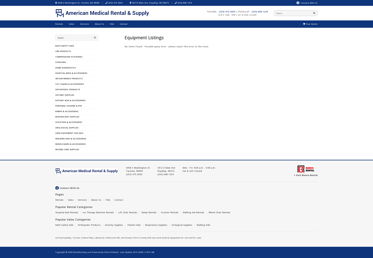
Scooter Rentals (169, 212)
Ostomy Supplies (114, 225)
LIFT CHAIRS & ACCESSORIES (69, 84)
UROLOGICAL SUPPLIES (67, 128)
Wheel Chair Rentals (219, 212)
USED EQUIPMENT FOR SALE (69, 133)
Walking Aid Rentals (193, 212)
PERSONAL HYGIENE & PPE (68, 106)
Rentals (59, 24)
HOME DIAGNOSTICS (65, 68)
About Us (99, 24)
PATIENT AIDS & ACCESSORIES (70, 100)
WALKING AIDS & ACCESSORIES (70, 138)
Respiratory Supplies (156, 225)
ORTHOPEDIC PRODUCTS (67, 89)
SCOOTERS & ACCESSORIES (68, 122)
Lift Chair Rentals (127, 212)
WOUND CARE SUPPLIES (67, 149)
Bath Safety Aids (64, 225)
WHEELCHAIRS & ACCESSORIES (70, 144)
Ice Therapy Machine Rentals (98, 212)
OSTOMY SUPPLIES (64, 95)
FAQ (112, 24)
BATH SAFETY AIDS (64, 46)
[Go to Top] (367, 253)
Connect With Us (69, 188)
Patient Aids (134, 225)
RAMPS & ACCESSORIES (66, 111)
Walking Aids (203, 225)
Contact (124, 24)
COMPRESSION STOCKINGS (68, 57)
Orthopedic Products (89, 225)
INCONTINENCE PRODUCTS (69, 78)
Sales (71, 24)
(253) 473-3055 (115, 2)
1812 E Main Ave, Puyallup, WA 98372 (150, 2)
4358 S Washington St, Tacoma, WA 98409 (78, 2)
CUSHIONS (60, 62)
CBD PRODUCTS (63, 51)
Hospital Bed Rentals (66, 212)
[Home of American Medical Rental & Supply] (102, 13)
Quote (312, 24)
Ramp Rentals (149, 212)
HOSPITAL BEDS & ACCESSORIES (71, 73)
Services (84, 24)
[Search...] (314, 13)
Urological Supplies (182, 225)
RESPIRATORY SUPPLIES (67, 117)
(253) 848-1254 (184, 2)
